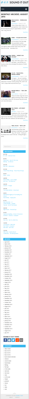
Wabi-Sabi (12, 224)
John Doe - (9, 181)
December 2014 (8, 322)
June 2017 (7, 262)
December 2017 (8, 250)
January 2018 (8, 248)
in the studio (7, 369)
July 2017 (7, 260)
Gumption (11, 226)
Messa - (6, 175)
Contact (17, 397)
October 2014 (8, 326)
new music (7, 373)
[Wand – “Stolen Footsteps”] (6, 40)
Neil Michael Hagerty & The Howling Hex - (13, 194)
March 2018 (7, 244)
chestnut (7, 358)
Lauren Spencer (15, 94)
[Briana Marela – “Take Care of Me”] (6, 93)
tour (6, 385)
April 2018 (7, 242)
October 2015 (8, 302)
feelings (6, 365)
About (11, 397)
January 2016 (8, 296)
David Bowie (7, 363)
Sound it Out (19, 395)
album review (8, 348)
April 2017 (7, 266)
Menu (2, 9)
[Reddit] (17, 341)
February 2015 (8, 318)
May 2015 (7, 312)
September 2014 (8, 328)
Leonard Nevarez (15, 39)
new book (7, 371)
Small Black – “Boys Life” (19, 125)
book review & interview (10, 356)
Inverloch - (10, 215)
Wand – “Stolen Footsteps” (19, 37)
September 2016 (8, 280)
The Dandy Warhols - (11, 190)
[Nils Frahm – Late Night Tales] (6, 111)
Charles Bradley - (7, 203)
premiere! (7, 381)
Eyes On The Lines (14, 160)
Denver (5, 196)
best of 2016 (7, 354)
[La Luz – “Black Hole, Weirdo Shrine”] (6, 76)
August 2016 (8, 282)
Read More (25, 32)
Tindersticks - (10, 233)
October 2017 (8, 254)
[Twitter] (13, 341)
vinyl (6, 389)
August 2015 (8, 306)
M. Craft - (9, 155)
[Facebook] (5, 341)
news (6, 375)
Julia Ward (14, 111)
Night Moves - (9, 209)
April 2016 (7, 290)
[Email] (21, 341)
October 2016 (8, 278)
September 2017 (8, 256)
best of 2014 (7, 350)
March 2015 (7, 316)
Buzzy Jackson (14, 23)
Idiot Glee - (8, 227)
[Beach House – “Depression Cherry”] (6, 23)
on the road (7, 377)
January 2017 (8, 272)
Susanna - (7, 185)
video (6, 387)
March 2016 (7, 292)
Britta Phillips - (10, 179)
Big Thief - (8, 166)
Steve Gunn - (6, 160)
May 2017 (7, 264)
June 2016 (7, 286)
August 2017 (8, 258)
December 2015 (8, 298)
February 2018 (8, 246)
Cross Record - (6, 224)
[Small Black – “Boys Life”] (6, 128)
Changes (13, 203)
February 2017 (8, 270)
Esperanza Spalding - (8, 214)
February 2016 (8, 294)
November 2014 (8, 324)
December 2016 (8, 274)
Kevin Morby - (9, 197)
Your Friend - (6, 226)
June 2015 (7, 310)
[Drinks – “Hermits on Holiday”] (6, 58)
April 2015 (7, 314)
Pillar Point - (9, 232)
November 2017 (8, 252)
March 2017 (7, 268)
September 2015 (8, 304)
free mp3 (7, 367)
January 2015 (8, 320)
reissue (6, 383)
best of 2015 (7, 352)
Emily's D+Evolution (18, 214)
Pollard (6, 379)
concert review (8, 360)
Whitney (8, 161)
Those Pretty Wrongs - (13, 170)
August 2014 (8, 330)
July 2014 (7, 332)
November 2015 (8, 300)
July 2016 (7, 284)
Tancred (10, 205)
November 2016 (8, 276)
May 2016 (7, 288)
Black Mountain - (7, 202)
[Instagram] (9, 341)
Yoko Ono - (10, 220)
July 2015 (7, 308)
